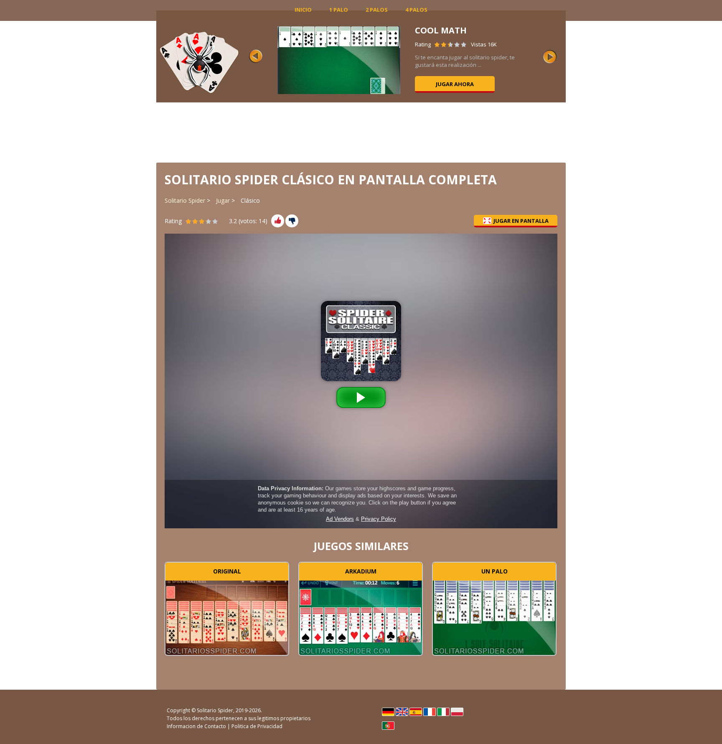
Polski (457, 712)
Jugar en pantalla (521, 220)
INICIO (303, 9)
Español (415, 712)
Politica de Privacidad (256, 726)
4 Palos (416, 9)
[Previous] (255, 56)
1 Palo (338, 9)
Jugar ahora (455, 84)
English (402, 712)
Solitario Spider (185, 200)
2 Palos (377, 9)
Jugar (223, 200)
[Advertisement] (361, 131)
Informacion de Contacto (196, 726)
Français (429, 712)
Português (388, 725)
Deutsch (388, 712)
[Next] (549, 56)
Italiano (443, 712)
